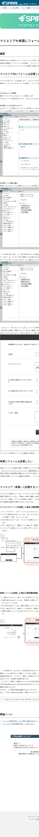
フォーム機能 (25, 8)
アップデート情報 (34, 819)
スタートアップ (32, 816)
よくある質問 (14, 8)
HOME (4, 8)
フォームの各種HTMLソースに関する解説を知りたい (20, 721)
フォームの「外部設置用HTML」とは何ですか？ (18, 724)
